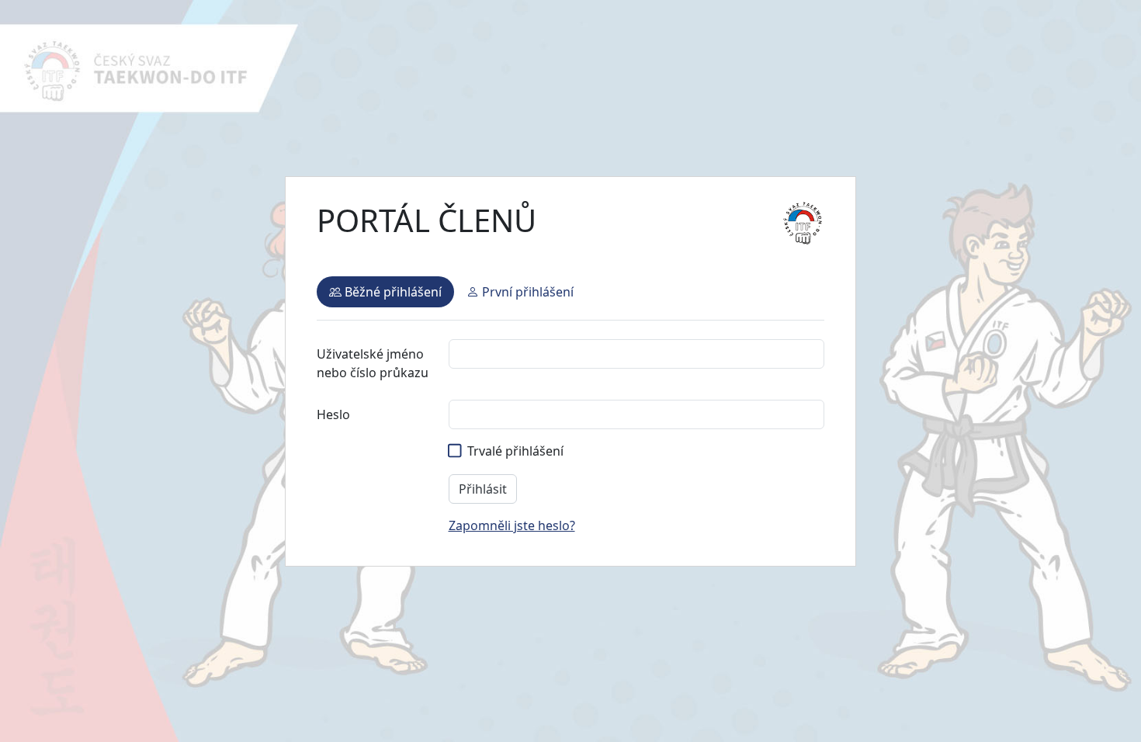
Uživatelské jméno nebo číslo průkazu (372, 363)
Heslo (333, 414)
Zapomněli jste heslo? (512, 525)
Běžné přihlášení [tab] (392, 291)
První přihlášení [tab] (526, 291)
